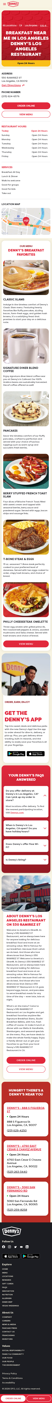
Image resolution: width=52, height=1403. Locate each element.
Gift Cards (7, 1284)
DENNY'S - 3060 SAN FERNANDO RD (21, 1189)
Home (5, 1269)
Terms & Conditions (12, 1378)
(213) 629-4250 (17, 1130)
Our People (8, 1361)
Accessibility (8, 1382)
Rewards (6, 1280)
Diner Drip (7, 1302)
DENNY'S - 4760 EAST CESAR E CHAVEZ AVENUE (24, 1148)
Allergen (6, 1298)
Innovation (8, 1291)
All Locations (10, 25)
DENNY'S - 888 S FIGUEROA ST (26, 1110)
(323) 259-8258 (17, 1209)
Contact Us (8, 1332)
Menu (5, 1273)
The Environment (11, 1365)
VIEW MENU (26, 114)
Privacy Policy (9, 1373)
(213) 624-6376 (10, 96)
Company (7, 1317)
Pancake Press (9, 1328)
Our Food (7, 1358)
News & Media (9, 1324)
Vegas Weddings (10, 1306)
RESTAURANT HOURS (14, 126)
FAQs (4, 1287)
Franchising (8, 1335)
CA (20, 25)
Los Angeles (31, 25)
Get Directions (11, 85)
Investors (7, 1339)
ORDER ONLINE (26, 105)
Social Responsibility (13, 1350)
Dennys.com (17, 812)
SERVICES (7, 167)
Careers (6, 1321)
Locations (7, 1276)
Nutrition (7, 1295)
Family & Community (13, 1354)
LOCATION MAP (11, 204)
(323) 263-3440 (17, 1171)
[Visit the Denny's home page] (12, 1231)
